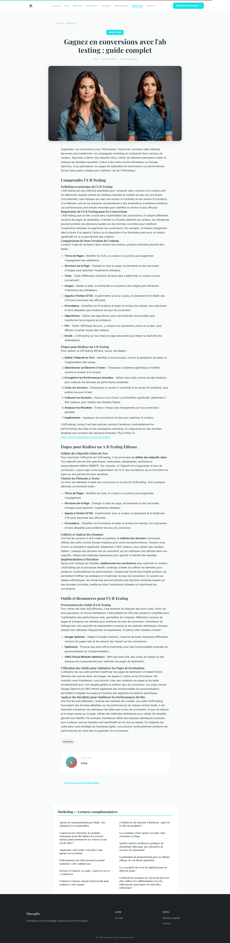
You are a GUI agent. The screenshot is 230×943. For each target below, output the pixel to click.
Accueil (57, 5)
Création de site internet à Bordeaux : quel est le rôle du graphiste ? (144, 824)
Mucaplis (33, 913)
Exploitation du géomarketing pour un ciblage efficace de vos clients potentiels (144, 858)
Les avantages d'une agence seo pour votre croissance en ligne (142, 834)
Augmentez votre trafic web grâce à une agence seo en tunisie (81, 851)
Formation (91, 5)
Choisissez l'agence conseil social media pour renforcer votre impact (84, 882)
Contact (167, 923)
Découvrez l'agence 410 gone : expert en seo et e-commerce (84, 872)
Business (78, 5)
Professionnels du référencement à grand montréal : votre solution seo (82, 862)
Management (121, 5)
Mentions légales (171, 918)
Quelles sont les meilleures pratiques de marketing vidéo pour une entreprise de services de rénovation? (141, 846)
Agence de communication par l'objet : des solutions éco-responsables (82, 824)
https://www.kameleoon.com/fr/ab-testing (85, 437)
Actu (66, 5)
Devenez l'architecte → (188, 5)
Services (150, 5)
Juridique (106, 5)
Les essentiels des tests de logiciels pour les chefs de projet (143, 869)
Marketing (137, 5)
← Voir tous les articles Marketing (80, 782)
